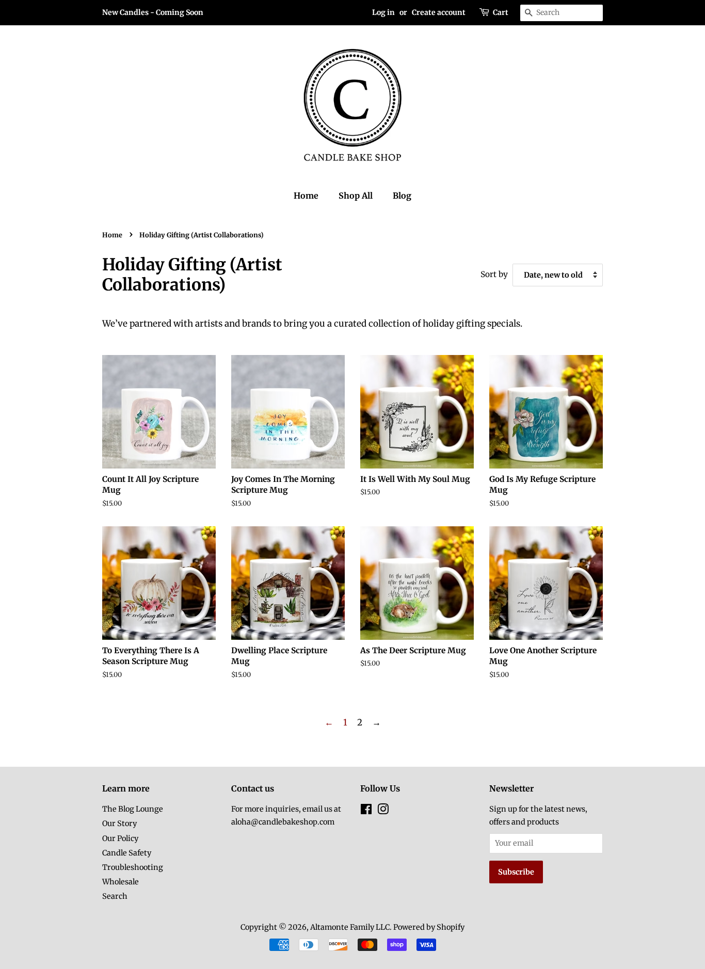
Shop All (356, 195)
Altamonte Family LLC (350, 927)
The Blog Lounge (132, 809)
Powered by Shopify (428, 927)
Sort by (494, 274)
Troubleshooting (132, 867)
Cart (500, 12)
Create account (439, 12)
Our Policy (120, 838)
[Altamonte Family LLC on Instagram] (383, 811)
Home (306, 195)
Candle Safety (126, 853)
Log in (383, 12)
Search (114, 896)
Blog (402, 195)
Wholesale (120, 881)
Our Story (119, 823)
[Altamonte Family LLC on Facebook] (366, 811)
